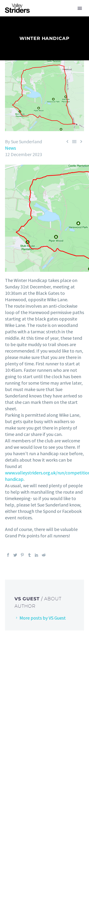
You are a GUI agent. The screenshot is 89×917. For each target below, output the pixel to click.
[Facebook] (8, 555)
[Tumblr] (29, 555)
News (10, 148)
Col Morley (50, 814)
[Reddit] (44, 555)
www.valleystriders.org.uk (35, 755)
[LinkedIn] (36, 555)
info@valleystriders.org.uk (36, 740)
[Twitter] (15, 555)
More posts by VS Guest (42, 618)
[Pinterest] (22, 555)
